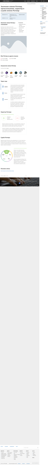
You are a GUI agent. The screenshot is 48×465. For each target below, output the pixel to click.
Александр (44, 26)
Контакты (23, 463)
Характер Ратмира (21, 30)
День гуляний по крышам (44, 9)
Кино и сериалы (22, 453)
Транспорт (9, 455)
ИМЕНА (17, 446)
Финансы (9, 456)
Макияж (28, 453)
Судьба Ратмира (21, 31)
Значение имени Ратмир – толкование (22, 25)
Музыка (21, 455)
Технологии (34, 455)
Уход (27, 457)
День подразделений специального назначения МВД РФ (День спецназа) (44, 12)
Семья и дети (3, 458)
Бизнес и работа (10, 452)
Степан (42, 28)
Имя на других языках (22, 26)
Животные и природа (17, 454)
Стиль (27, 456)
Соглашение (28, 463)
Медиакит (19, 463)
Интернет (34, 454)
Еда (14, 453)
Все (45, 21)
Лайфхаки (15, 455)
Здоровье (28, 452)
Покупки (9, 454)
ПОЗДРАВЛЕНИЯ (12, 446)
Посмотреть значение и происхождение (43, 33)
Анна (41, 30)
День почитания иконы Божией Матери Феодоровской (44, 17)
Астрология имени (21, 27)
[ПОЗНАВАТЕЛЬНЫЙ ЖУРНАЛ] (6, 1)
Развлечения (15, 457)
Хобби (15, 459)
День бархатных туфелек (44, 15)
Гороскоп (2, 452)
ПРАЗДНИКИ (6, 446)
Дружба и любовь (3, 453)
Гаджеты (34, 452)
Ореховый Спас (44, 7)
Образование (3, 456)
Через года (20, 29)
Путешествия (15, 456)
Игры (33, 453)
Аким (41, 26)
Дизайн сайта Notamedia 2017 (35, 462)
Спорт (15, 458)
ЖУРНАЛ (2, 446)
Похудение (28, 455)
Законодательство (3, 455)
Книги (21, 454)
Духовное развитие (3, 454)
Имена (3, 4)
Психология (2, 457)
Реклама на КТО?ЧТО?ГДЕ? (31, 3)
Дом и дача (15, 452)
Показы (28, 454)
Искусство (21, 452)
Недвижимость (10, 453)
